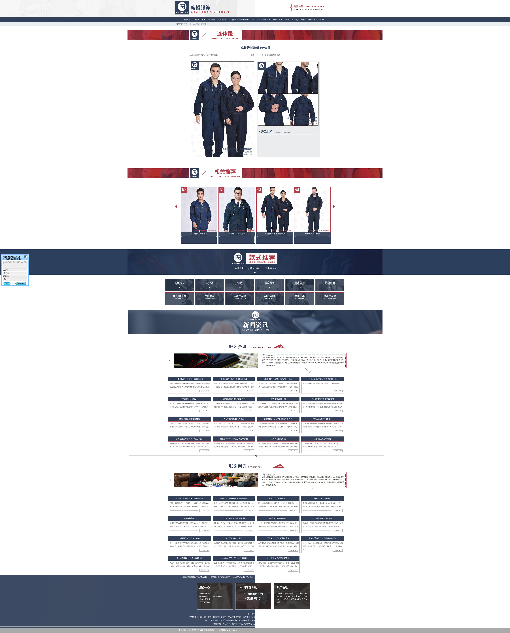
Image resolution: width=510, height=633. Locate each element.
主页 (186, 24)
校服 (203, 20)
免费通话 (21, 284)
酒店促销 (222, 20)
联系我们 (321, 20)
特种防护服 (277, 20)
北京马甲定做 (194, 630)
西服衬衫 (186, 20)
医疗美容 (212, 20)
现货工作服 (300, 20)
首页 (178, 20)
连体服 (204, 24)
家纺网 (211, 630)
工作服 (196, 20)
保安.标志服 (244, 20)
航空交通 (232, 20)
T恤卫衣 (254, 20)
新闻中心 (311, 20)
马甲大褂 (289, 20)
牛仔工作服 (265, 20)
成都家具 (204, 630)
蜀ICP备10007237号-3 (296, 620)
